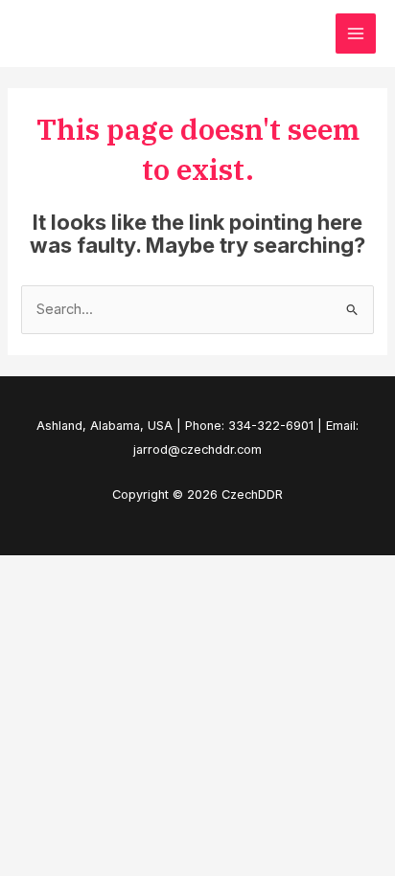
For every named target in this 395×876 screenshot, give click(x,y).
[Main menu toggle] (356, 33)
